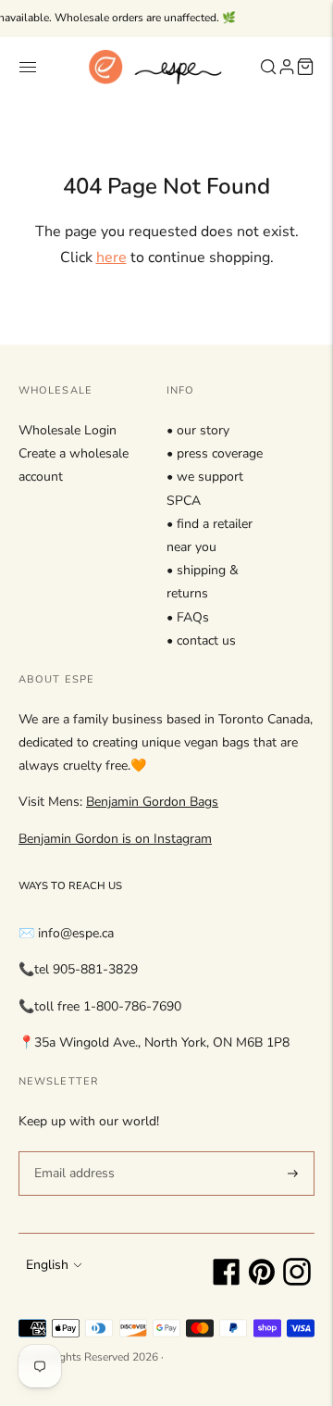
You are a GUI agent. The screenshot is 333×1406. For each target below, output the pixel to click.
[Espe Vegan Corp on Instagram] (297, 1281)
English (47, 1265)
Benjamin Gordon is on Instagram (115, 838)
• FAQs (187, 617)
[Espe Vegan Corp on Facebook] (226, 1281)
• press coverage (214, 453)
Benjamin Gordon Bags (152, 801)
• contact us (201, 640)
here (111, 257)
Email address (71, 1150)
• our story (197, 430)
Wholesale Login (67, 430)
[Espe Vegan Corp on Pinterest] (262, 1281)
